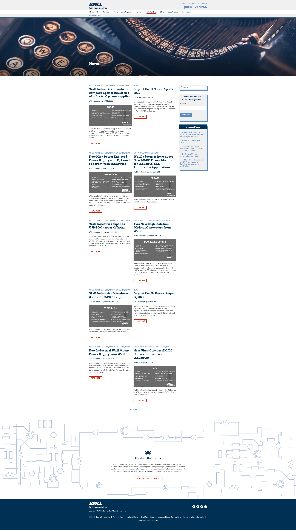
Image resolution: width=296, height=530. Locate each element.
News (127, 86)
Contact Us (202, 4)
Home (91, 12)
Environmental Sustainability (193, 517)
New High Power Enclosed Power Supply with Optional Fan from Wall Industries (109, 160)
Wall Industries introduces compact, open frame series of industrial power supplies (109, 92)
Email (183, 104)
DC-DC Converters (142, 220)
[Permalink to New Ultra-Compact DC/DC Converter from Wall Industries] (155, 376)
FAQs (91, 517)
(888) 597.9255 (195, 7)
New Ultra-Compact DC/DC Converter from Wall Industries (153, 354)
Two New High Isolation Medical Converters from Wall (152, 227)
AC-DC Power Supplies (98, 86)
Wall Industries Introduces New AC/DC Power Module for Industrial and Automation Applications (192, 163)
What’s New (151, 12)
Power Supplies (103, 12)
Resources (186, 12)
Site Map (144, 517)
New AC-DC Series (116, 86)
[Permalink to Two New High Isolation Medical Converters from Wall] (155, 250)
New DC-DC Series (157, 220)
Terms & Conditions (103, 517)
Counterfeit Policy (132, 517)
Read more (95, 144)
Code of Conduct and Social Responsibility (165, 517)
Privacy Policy (118, 517)
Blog (162, 12)
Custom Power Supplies (122, 12)
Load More (132, 410)
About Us (182, 4)
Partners (139, 12)
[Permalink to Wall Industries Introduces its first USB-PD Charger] (110, 316)
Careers (192, 4)
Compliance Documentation (148, 520)
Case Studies (173, 12)
